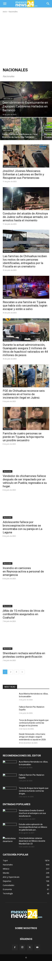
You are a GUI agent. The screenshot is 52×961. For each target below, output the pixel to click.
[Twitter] (30, 947)
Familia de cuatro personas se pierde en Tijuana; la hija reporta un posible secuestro (23, 437)
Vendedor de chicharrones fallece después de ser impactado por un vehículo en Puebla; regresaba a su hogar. (25, 481)
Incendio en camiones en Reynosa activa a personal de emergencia (23, 571)
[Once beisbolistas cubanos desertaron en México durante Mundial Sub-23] (10, 841)
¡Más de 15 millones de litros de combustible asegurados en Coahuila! (23, 614)
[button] (4, 3)
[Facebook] (15, 947)
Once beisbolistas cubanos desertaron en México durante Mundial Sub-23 (32, 841)
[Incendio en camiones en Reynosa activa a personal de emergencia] (26, 553)
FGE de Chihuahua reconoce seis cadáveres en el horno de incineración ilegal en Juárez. (24, 394)
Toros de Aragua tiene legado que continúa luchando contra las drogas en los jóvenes (34, 723)
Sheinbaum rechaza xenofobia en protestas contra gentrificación (24, 655)
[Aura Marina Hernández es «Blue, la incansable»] (10, 697)
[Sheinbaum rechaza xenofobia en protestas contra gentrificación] (26, 638)
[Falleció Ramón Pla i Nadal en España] (10, 710)
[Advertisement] (26, 40)
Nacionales (7, 98)
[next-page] (22, 672)
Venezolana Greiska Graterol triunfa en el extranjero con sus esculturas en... (32, 813)
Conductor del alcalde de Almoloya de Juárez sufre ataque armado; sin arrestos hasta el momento (25, 217)
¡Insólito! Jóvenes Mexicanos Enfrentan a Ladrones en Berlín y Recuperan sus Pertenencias (23, 174)
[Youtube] (37, 947)
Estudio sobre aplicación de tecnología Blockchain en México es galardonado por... (33, 827)
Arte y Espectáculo (10, 166)
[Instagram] (22, 947)
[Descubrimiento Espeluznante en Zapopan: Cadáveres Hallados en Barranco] (26, 99)
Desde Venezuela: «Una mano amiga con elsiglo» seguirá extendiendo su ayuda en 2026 (32, 737)
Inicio (5, 11)
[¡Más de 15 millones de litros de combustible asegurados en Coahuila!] (26, 595)
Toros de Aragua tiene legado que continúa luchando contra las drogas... (33, 791)
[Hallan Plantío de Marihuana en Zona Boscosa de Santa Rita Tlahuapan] (21, 128)
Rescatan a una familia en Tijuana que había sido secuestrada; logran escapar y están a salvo (25, 305)
